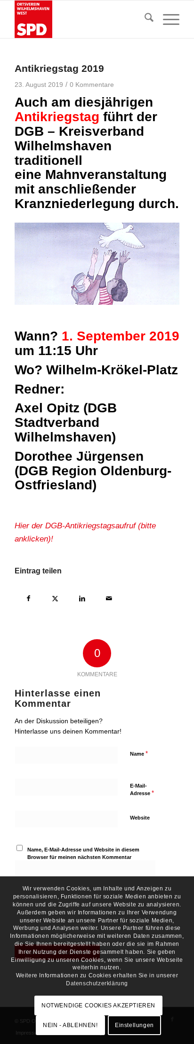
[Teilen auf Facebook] (28, 597)
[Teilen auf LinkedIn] (82, 597)
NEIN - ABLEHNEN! (70, 1025)
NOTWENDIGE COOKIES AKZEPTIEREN (98, 1005)
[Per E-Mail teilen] (109, 597)
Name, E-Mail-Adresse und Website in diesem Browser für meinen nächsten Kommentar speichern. (83, 857)
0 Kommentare (92, 84)
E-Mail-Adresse (142, 790)
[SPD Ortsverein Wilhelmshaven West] (80, 19)
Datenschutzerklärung (97, 983)
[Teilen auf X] (55, 597)
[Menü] (166, 19)
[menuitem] (144, 19)
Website (140, 817)
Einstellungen (134, 1025)
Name (139, 753)
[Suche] (144, 19)
